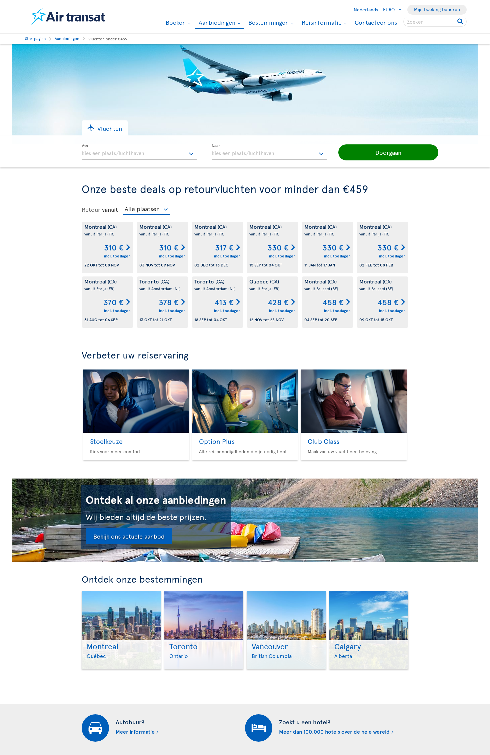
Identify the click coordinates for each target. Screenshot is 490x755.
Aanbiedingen (216, 23)
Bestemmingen (267, 22)
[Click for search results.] (461, 22)
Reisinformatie (320, 22)
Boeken (174, 22)
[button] (105, 127)
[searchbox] (435, 22)
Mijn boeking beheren (437, 9)
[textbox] (139, 152)
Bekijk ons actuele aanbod (129, 536)
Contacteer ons (376, 22)
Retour (91, 209)
